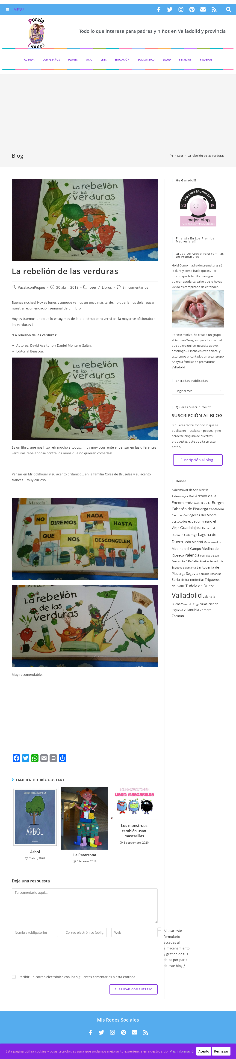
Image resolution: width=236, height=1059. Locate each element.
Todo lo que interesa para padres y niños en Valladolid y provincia (152, 31)
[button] (228, 9)
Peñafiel (193, 561)
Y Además (206, 59)
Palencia (192, 555)
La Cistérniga (188, 535)
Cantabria (216, 509)
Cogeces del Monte (202, 515)
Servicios (185, 59)
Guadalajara (190, 527)
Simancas (215, 573)
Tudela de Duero (200, 585)
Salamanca (189, 567)
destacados (179, 521)
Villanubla (191, 610)
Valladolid (187, 595)
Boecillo (206, 503)
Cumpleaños (51, 59)
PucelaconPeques (31, 287)
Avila (197, 503)
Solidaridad (146, 59)
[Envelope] (203, 9)
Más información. (182, 1051)
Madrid (197, 542)
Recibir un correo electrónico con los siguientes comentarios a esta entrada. (77, 977)
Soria (176, 579)
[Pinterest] (192, 9)
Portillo (204, 561)
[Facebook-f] (158, 9)
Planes (73, 59)
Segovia (192, 573)
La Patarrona (84, 854)
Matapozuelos (212, 542)
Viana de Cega (190, 604)
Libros (107, 287)
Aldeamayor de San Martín (190, 490)
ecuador (194, 521)
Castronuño (179, 515)
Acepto (203, 1051)
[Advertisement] (118, 117)
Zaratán (178, 615)
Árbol (35, 851)
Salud (167, 59)
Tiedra (184, 580)
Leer (103, 59)
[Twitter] (169, 9)
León (187, 542)
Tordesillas (197, 580)
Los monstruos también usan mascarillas (134, 831)
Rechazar (221, 1051)
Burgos (218, 502)
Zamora (206, 610)
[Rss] (214, 9)
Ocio (89, 59)
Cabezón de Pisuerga (190, 508)
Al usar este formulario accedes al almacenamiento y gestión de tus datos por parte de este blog (176, 948)
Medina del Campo (186, 548)
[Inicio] (171, 155)
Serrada (204, 574)
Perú (184, 561)
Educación (122, 59)
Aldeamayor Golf (183, 496)
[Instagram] (180, 9)
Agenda (29, 59)
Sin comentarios (135, 287)
